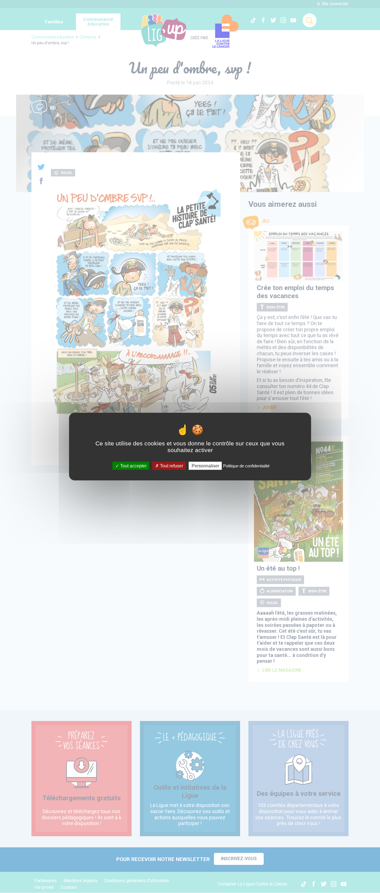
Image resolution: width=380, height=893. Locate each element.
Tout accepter (133, 465)
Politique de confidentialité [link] (246, 465)
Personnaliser (205, 465)
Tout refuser (171, 465)
